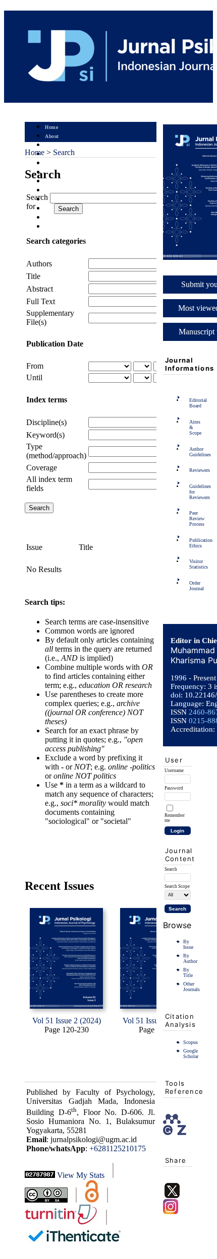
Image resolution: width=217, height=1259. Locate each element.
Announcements (63, 190)
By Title (188, 972)
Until (34, 377)
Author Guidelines (192, 451)
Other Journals (191, 986)
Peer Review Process (192, 518)
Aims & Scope (192, 427)
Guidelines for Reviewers (192, 491)
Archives (55, 181)
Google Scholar (190, 1053)
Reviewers (192, 470)
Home (51, 127)
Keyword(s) (45, 435)
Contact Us (57, 227)
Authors (39, 263)
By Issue (188, 944)
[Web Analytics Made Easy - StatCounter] (40, 1175)
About (52, 136)
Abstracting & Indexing (71, 218)
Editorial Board (192, 402)
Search (52, 163)
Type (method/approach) (56, 451)
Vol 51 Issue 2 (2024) (66, 1020)
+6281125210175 (117, 1148)
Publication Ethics (192, 542)
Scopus (190, 1042)
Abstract (39, 289)
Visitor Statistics (192, 564)
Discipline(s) (46, 422)
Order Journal (192, 585)
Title (33, 276)
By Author (190, 958)
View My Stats (80, 1175)
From (34, 366)
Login (52, 145)
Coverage (41, 467)
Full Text (40, 301)
